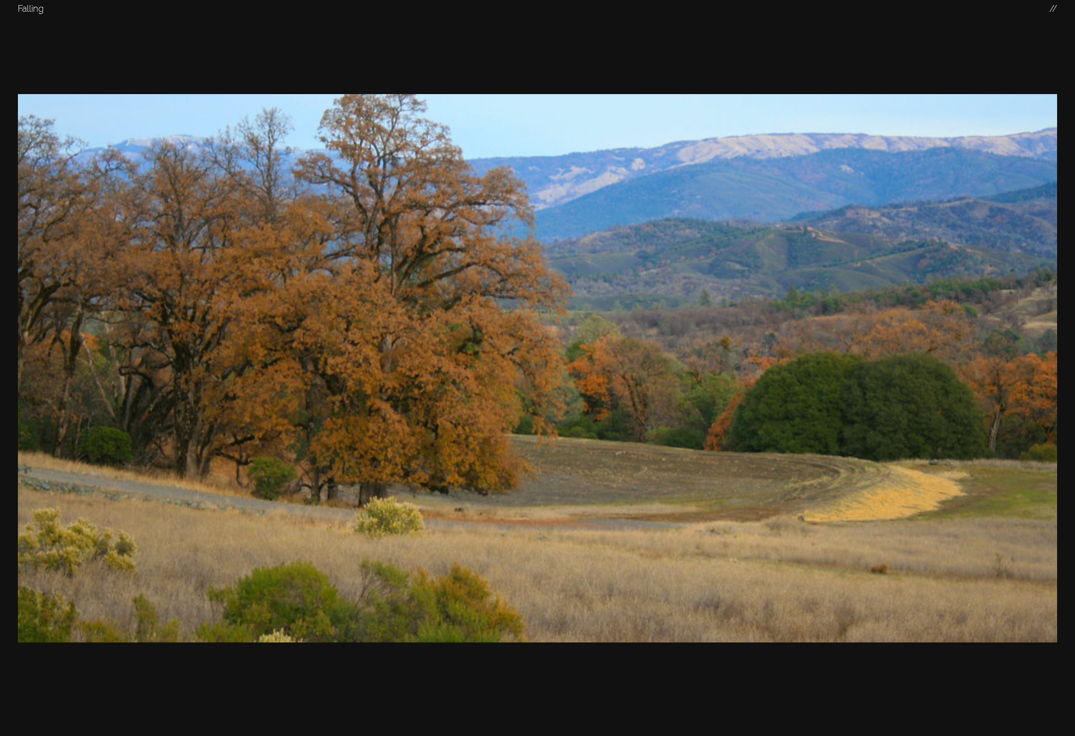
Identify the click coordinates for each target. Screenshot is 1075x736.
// (1053, 8)
